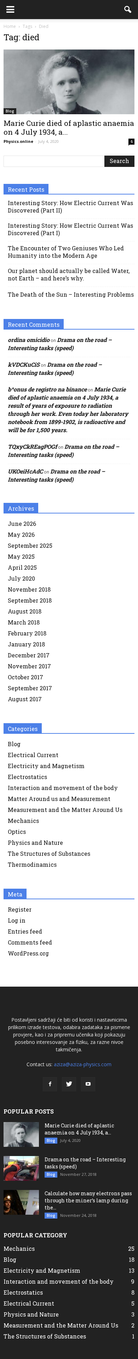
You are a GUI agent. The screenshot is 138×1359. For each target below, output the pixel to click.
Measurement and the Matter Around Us (65, 809)
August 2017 (25, 699)
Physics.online (18, 141)
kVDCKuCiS (24, 364)
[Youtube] (88, 1084)
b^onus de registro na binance (47, 389)
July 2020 (21, 578)
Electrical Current (33, 755)
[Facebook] (50, 1084)
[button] (128, 9)
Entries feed (25, 931)
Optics (17, 831)
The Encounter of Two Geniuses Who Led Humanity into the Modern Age (66, 251)
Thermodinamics (32, 864)
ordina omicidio (29, 339)
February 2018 (27, 633)
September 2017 (30, 688)
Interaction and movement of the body (63, 787)
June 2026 (22, 523)
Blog (10, 111)
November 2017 (29, 666)
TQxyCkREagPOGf (32, 446)
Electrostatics (27, 776)
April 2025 (22, 567)
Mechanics (23, 820)
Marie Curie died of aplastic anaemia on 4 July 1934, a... (69, 127)
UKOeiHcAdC (25, 471)
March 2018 (24, 622)
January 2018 (26, 644)
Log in (16, 920)
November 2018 (29, 589)
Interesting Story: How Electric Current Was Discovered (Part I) (70, 229)
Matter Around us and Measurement (59, 798)
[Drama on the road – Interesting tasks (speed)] (21, 1168)
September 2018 (30, 600)
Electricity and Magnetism (46, 765)
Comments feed (30, 942)
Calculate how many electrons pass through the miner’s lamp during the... (88, 1200)
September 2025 (30, 545)
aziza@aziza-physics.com (82, 1064)
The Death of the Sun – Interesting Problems (71, 294)
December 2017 (29, 655)
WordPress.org (28, 953)
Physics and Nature (35, 842)
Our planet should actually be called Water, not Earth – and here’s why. (69, 274)
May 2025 (21, 556)
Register (19, 909)
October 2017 (25, 677)
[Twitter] (69, 1084)
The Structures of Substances (49, 853)
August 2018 (24, 611)
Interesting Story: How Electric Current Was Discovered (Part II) (70, 206)
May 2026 (21, 534)
